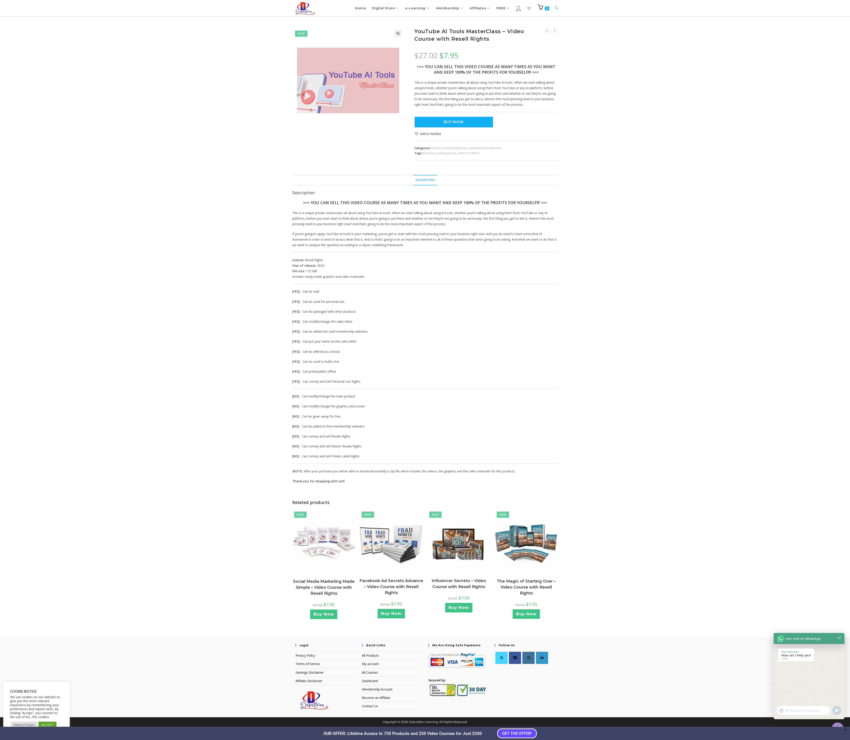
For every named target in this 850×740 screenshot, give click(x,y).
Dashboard (370, 681)
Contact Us (370, 706)
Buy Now (454, 122)
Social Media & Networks (484, 148)
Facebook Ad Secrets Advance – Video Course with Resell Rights (391, 586)
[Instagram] (528, 658)
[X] (501, 658)
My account (370, 664)
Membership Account (377, 689)
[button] (398, 33)
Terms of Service (308, 664)
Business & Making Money (449, 148)
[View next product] (555, 31)
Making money (446, 153)
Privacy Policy (305, 655)
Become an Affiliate (376, 698)
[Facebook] (515, 658)
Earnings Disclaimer (310, 672)
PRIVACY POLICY (24, 725)
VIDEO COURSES (469, 153)
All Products (370, 655)
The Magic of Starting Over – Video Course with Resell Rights (526, 587)
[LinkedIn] (542, 658)
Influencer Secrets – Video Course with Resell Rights (459, 583)
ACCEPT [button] (47, 725)
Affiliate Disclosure (309, 681)
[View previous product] (547, 31)
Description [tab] (425, 180)
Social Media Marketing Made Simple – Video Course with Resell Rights (324, 587)
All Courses (370, 672)
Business (429, 153)
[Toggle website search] (556, 8)
